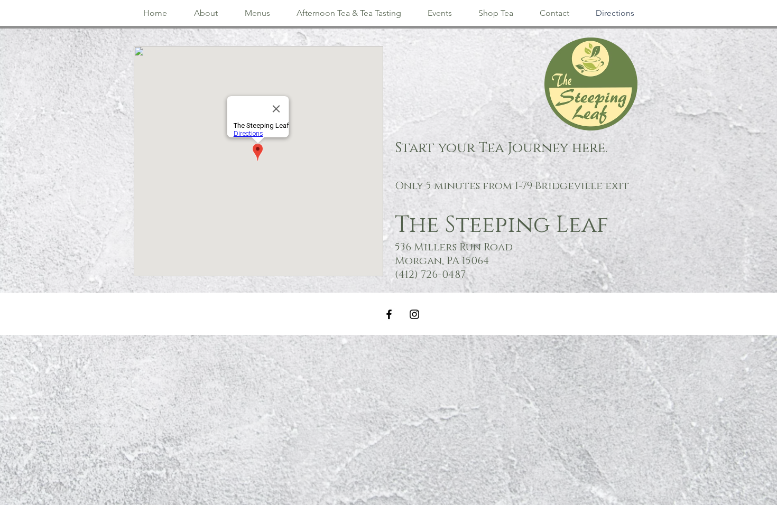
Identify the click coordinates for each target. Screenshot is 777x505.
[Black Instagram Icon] (414, 314)
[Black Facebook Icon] (389, 314)
